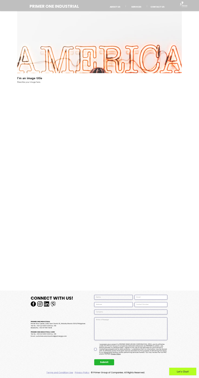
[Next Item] (177, 42)
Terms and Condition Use (59, 372)
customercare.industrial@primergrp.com (51, 336)
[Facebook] (33, 304)
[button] (136, 6)
